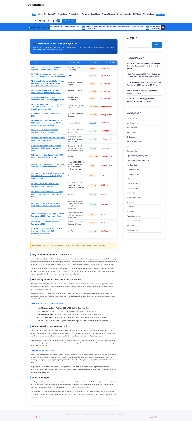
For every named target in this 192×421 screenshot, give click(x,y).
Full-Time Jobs (132, 165)
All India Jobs (132, 128)
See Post (93, 75)
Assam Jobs (131, 132)
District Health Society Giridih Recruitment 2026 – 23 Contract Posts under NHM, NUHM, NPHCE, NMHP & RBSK (47, 123)
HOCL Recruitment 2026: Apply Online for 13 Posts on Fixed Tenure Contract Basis (143, 75)
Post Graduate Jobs (134, 221)
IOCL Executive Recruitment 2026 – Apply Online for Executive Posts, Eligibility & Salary (47, 194)
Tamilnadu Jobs (132, 230)
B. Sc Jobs (131, 137)
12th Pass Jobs (132, 123)
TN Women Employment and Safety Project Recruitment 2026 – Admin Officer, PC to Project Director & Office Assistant (47, 83)
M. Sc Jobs (131, 193)
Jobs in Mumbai (132, 188)
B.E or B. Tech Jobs (134, 142)
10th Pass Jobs (132, 118)
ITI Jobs (130, 179)
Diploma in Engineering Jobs (137, 156)
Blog (128, 146)
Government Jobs (133, 170)
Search (131, 37)
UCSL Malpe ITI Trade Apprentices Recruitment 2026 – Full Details (140, 100)
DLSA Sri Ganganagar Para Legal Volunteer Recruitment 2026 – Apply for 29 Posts (101, 26)
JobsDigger (36, 4)
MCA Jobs (130, 212)
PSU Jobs (130, 225)
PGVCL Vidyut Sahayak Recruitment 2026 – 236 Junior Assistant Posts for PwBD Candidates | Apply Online (47, 106)
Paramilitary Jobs (133, 216)
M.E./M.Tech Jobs (133, 197)
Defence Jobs (132, 151)
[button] (69, 21)
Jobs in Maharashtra (134, 184)
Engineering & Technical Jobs (138, 160)
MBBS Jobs (131, 207)
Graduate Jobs (132, 174)
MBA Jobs (130, 202)
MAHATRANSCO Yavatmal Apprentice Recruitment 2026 (156, 26)
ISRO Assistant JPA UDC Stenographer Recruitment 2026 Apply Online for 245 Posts (46, 148)
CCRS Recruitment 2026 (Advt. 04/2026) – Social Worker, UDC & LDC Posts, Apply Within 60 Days (47, 175)
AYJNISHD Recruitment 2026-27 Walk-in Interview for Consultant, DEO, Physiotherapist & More (46, 231)
